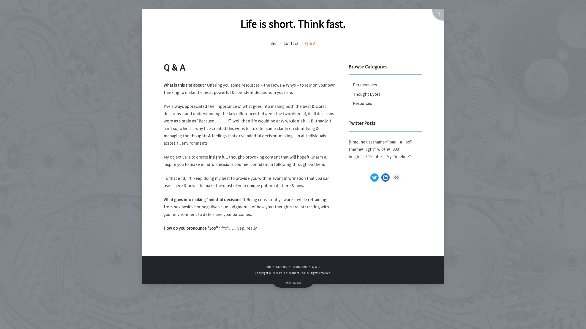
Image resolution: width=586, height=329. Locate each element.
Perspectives (365, 85)
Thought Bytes (366, 94)
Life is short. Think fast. (293, 24)
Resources (362, 103)
